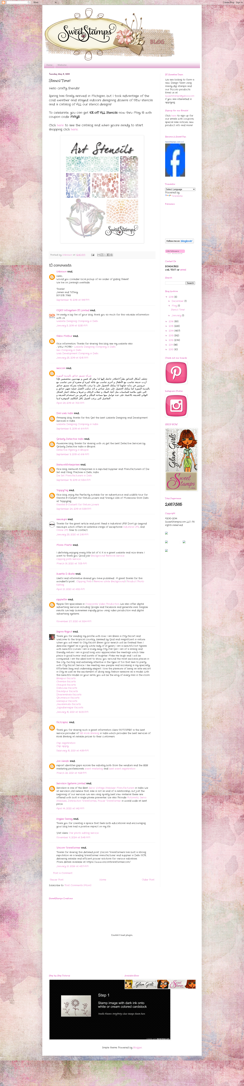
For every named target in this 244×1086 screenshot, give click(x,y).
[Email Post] (92, 255)
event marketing (94, 768)
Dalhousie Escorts (66, 688)
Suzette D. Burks (65, 573)
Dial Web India (64, 413)
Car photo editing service (84, 833)
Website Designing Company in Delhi (77, 321)
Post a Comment (62, 873)
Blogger (137, 1047)
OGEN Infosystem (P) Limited (72, 310)
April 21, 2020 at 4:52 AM (70, 589)
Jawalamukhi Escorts (68, 704)
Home (49, 65)
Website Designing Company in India (77, 424)
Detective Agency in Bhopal (72, 450)
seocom (60, 368)
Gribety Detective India (69, 439)
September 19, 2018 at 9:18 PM (72, 300)
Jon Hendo (62, 761)
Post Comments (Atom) (78, 885)
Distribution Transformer (82, 800)
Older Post (148, 879)
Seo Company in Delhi (68, 350)
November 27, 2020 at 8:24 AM (73, 621)
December (178, 301)
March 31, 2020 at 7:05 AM (71, 563)
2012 (171, 340)
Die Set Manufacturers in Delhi (74, 475)
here (60, 125)
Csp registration (65, 743)
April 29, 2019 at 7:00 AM (70, 403)
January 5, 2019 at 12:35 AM (72, 325)
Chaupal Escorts (66, 684)
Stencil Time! (178, 309)
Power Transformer (109, 800)
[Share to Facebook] (108, 255)
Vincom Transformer (68, 847)
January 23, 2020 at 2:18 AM (72, 534)
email (183, 269)
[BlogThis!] (102, 255)
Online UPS (62, 530)
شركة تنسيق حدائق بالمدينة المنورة (73, 375)
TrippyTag (62, 490)
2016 (171, 321)
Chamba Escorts (66, 681)
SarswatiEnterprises (68, 464)
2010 (171, 349)
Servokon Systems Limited (70, 783)
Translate (177, 196)
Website (62, 65)
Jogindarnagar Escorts (69, 707)
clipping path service (68, 559)
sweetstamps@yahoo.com (179, 96)
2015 (171, 326)
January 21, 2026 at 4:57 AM (72, 866)
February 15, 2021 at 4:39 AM (72, 750)
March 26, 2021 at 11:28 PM (71, 773)
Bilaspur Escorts (66, 678)
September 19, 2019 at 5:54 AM (73, 480)
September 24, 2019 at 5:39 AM (73, 509)
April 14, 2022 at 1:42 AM (70, 808)
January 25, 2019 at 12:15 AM (72, 357)
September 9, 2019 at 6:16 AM (72, 454)
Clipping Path (84, 581)
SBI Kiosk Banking (89, 733)
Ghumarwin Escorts (67, 697)
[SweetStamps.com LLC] (175, 176)
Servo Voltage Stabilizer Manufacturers (111, 788)
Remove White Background (109, 581)
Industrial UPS (131, 527)
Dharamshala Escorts (68, 694)
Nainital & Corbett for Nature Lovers (77, 504)
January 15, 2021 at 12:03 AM (72, 712)
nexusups (61, 519)
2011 (171, 344)
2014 (171, 330)
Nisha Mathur (64, 336)
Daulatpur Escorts (67, 691)
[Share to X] (105, 255)
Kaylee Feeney (64, 819)
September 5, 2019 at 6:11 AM (72, 428)
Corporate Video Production (102, 604)
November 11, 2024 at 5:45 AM (73, 837)
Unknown (61, 271)
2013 (171, 335)
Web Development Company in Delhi (77, 353)
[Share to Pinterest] (111, 255)
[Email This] (98, 255)
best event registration (122, 768)
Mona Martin (64, 545)
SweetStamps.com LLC (174, 142)
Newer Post (56, 879)
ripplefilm (61, 599)
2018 (171, 297)
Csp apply (62, 746)
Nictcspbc (62, 722)
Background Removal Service (107, 555)
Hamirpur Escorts (66, 701)
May (175, 305)
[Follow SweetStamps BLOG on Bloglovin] (179, 242)
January (177, 315)
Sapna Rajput (64, 631)
